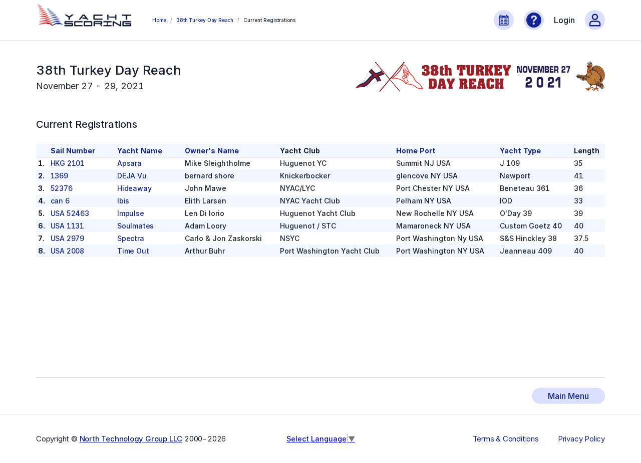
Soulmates (135, 225)
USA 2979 (67, 238)
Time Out (133, 251)
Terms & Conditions (506, 438)
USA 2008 (67, 251)
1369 (59, 175)
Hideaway (134, 188)
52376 (62, 188)
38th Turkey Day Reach (204, 20)
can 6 (60, 200)
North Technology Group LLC (131, 438)
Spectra (130, 238)
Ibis (123, 200)
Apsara (129, 163)
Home (159, 20)
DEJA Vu (132, 175)
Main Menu (568, 396)
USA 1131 (67, 225)
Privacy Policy (581, 438)
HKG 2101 (68, 163)
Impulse (130, 213)
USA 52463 (70, 213)
